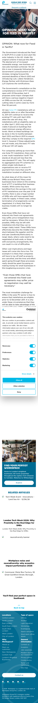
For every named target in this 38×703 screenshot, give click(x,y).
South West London (6, 630)
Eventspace (25, 629)
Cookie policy (26, 660)
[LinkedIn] (23, 682)
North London (7, 620)
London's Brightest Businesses (9, 658)
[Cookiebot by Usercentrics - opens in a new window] (27, 309)
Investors (24, 647)
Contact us (25, 644)
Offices (23, 618)
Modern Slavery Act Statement (27, 654)
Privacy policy (26, 657)
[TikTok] (8, 682)
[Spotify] (18, 682)
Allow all (19, 380)
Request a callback (19, 7)
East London (7, 623)
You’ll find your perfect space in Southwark (19, 597)
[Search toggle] (30, 2)
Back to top (19, 608)
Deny (19, 392)
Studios (24, 620)
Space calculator (27, 631)
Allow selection (19, 386)
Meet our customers (6, 648)
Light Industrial (27, 623)
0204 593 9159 (19, 2)
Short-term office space (27, 635)
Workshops (25, 626)
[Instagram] (3, 682)
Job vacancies (26, 650)
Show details (26, 374)
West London (7, 633)
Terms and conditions (25, 664)
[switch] (33, 352)
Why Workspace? (7, 641)
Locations (6, 615)
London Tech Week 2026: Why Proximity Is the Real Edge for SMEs (19, 522)
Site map (24, 668)
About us (5, 644)
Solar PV (13, 110)
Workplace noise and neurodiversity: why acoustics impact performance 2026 (19, 563)
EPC (33, 139)
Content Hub (7, 655)
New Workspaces (9, 652)
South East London (9, 626)
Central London (8, 618)
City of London (8, 636)
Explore (19, 483)
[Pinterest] (13, 682)
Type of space (27, 615)
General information (26, 641)
